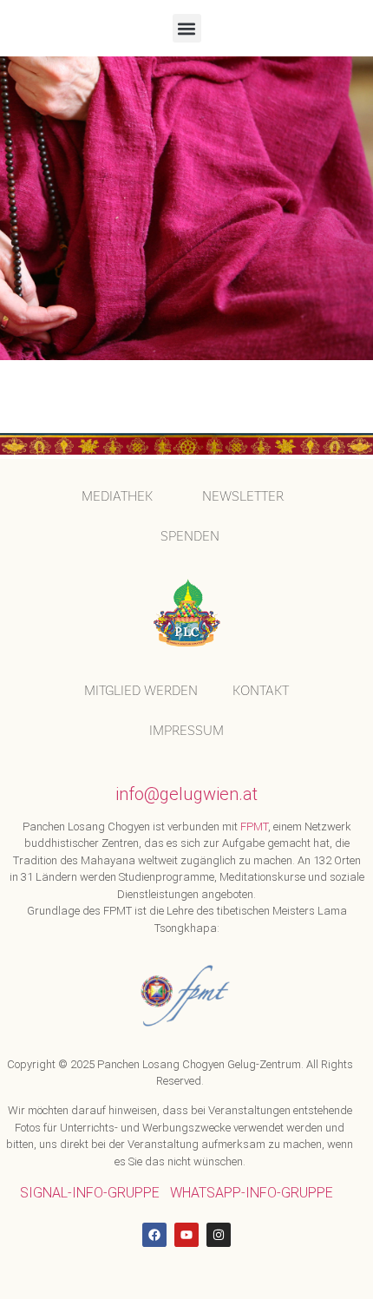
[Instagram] (218, 1235)
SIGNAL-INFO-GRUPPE (90, 1192)
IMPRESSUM (186, 730)
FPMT (254, 826)
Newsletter (243, 496)
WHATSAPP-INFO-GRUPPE (251, 1192)
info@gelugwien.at (186, 794)
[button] (187, 28)
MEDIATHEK (117, 496)
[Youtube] (186, 1235)
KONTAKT (260, 690)
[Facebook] (154, 1235)
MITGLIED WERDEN (141, 690)
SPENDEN (189, 536)
